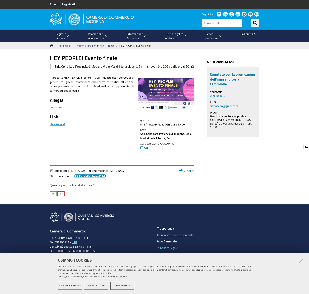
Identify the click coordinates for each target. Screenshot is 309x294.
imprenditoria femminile (90, 176)
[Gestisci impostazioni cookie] (306, 147)
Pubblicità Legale (167, 247)
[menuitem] (60, 36)
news (111, 45)
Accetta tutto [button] (96, 285)
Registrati (68, 4)
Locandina (56, 107)
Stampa (189, 170)
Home (52, 46)
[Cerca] (255, 23)
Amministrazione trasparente (175, 234)
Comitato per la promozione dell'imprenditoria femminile (232, 79)
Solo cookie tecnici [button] (70, 285)
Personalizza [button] (122, 285)
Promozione (64, 45)
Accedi (54, 4)
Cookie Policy (120, 277)
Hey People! (57, 124)
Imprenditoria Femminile (90, 45)
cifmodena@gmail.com (224, 105)
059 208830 (217, 95)
